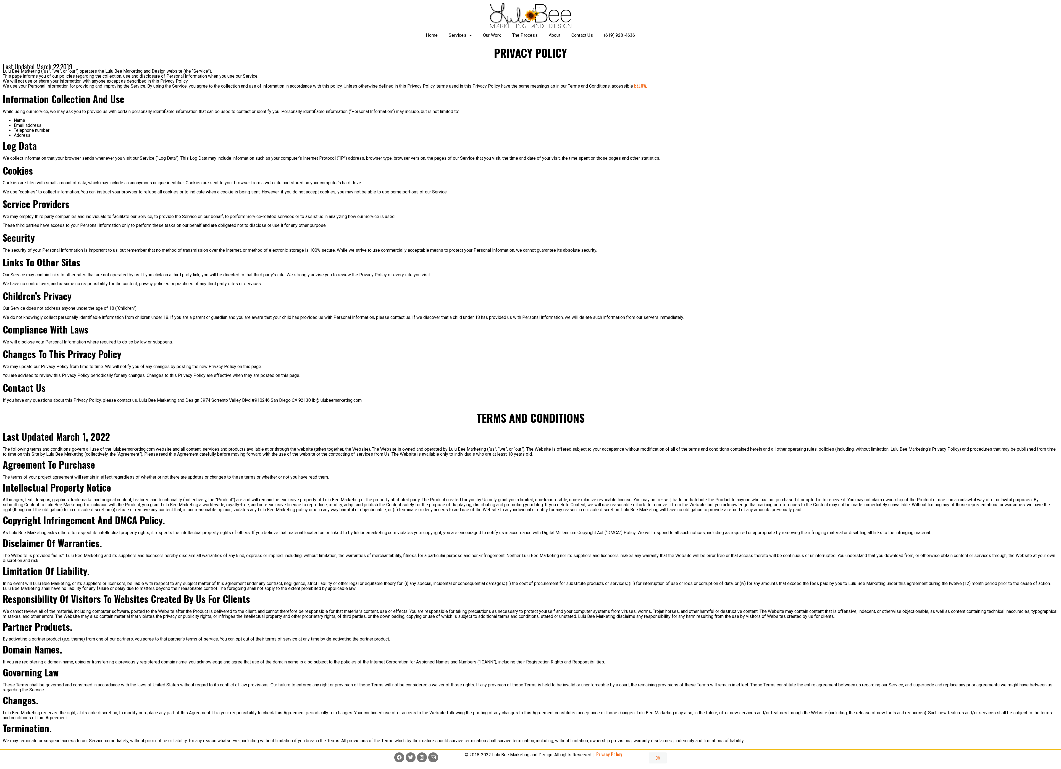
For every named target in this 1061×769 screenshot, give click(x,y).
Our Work (492, 35)
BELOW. (640, 85)
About (554, 35)
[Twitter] (411, 757)
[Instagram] (422, 757)
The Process (525, 35)
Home (432, 35)
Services (457, 35)
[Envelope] (433, 757)
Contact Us (582, 35)
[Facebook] (399, 757)
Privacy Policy (608, 754)
